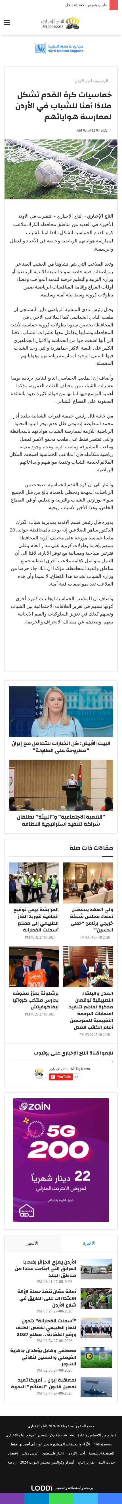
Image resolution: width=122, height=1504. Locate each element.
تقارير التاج (86, 1462)
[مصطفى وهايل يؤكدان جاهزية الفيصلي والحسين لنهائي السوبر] (96, 1357)
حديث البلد (106, 1462)
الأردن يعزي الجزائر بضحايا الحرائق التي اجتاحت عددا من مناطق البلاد (45, 1269)
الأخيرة (89, 1243)
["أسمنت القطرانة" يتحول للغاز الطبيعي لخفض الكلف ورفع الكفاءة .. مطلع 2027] (96, 1328)
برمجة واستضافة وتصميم (73, 1488)
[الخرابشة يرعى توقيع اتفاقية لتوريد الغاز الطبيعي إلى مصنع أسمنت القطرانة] (34, 882)
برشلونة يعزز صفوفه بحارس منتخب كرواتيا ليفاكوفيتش (36, 1000)
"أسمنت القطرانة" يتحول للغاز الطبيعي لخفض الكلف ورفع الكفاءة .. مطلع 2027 (46, 1327)
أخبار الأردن (83, 81)
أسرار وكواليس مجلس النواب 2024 (47, 1462)
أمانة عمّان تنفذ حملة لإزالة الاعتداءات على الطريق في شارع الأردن (46, 1298)
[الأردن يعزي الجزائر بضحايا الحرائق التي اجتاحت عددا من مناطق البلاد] (96, 1269)
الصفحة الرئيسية (101, 1453)
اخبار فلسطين (53, 1453)
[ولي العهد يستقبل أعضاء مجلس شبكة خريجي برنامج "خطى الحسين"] (88, 882)
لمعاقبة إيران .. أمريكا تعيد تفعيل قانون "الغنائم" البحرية (43, 1383)
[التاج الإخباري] (61, 22)
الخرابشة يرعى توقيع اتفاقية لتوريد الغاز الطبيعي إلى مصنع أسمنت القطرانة (36, 919)
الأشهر (32, 1243)
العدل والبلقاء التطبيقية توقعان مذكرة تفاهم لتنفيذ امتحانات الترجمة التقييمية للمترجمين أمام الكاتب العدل (91, 1010)
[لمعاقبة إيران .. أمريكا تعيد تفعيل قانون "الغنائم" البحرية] (96, 1387)
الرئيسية (102, 81)
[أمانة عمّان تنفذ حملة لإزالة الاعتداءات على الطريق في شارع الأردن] (96, 1298)
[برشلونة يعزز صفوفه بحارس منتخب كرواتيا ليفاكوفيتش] (34, 966)
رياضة (11, 1462)
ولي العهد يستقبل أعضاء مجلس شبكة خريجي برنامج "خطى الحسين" (91, 919)
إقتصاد (13, 1453)
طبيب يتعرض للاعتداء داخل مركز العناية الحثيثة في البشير (63, 5)
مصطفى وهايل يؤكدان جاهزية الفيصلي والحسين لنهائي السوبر (43, 1357)
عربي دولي (30, 1453)
